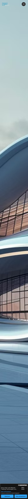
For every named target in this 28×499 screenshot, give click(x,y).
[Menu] (24, 4)
